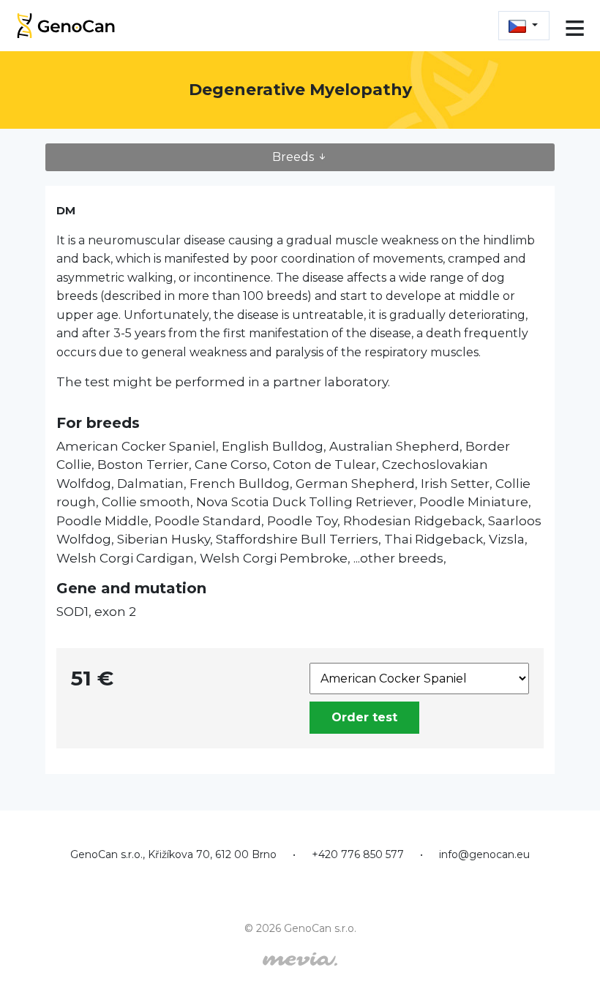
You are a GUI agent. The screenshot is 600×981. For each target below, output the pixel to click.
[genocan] (66, 23)
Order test (364, 717)
